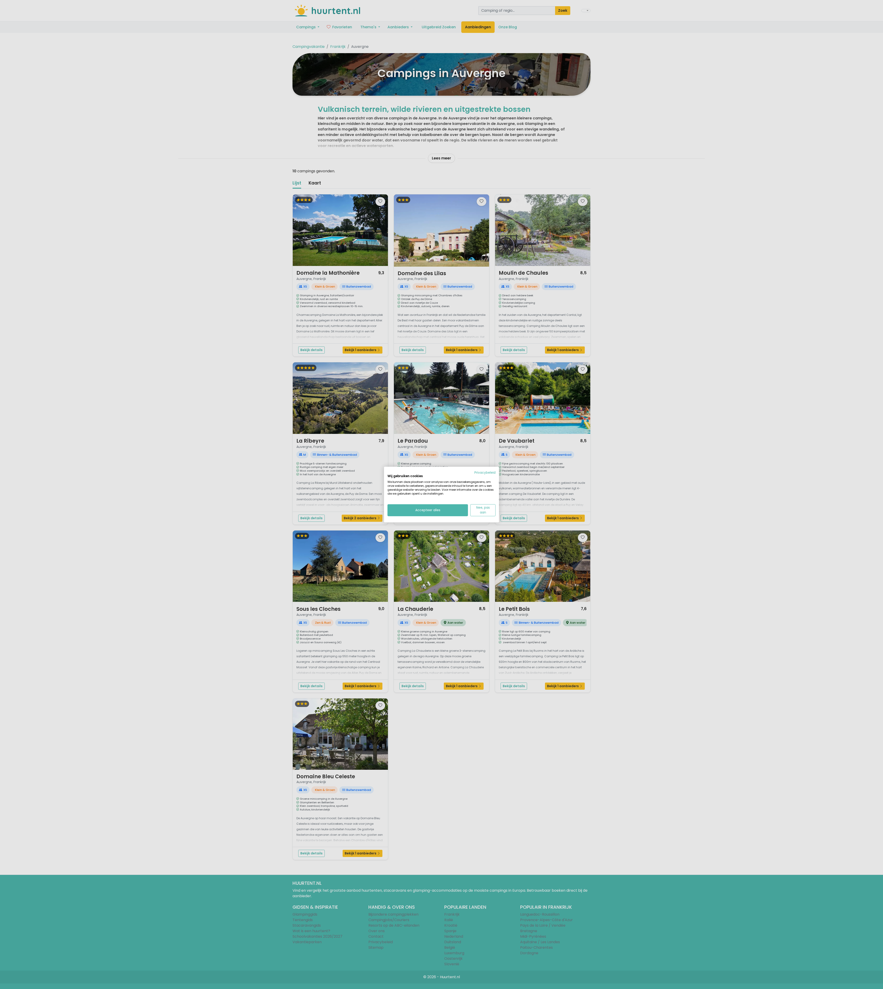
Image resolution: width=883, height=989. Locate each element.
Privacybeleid (485, 472)
